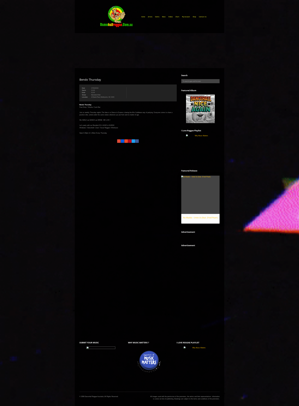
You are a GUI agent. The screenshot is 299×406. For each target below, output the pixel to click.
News (164, 17)
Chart (177, 17)
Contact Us (202, 17)
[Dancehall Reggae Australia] (116, 17)
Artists (150, 17)
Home (143, 17)
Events (157, 17)
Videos (170, 17)
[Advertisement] (149, 50)
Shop (194, 17)
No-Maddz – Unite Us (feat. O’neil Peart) (200, 217)
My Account (186, 17)
